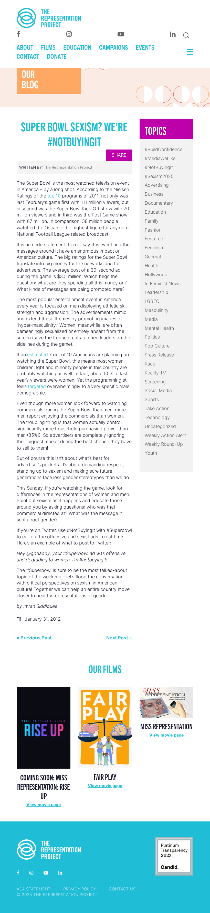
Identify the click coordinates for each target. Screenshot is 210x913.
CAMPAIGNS (113, 47)
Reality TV (155, 372)
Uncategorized (160, 426)
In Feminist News (163, 283)
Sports (152, 399)
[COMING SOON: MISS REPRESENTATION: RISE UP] (43, 727)
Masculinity (157, 310)
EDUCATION (77, 47)
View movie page (43, 804)
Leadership (156, 292)
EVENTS (145, 47)
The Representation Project (68, 167)
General (153, 256)
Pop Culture (157, 346)
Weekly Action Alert (165, 435)
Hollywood (156, 274)
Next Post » (119, 637)
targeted (37, 386)
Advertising (157, 185)
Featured (154, 238)
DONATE (57, 56)
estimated (37, 354)
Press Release (159, 355)
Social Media (158, 390)
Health (152, 265)
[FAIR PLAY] (105, 727)
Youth (151, 453)
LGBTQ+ (154, 301)
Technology (157, 417)
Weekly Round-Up (164, 444)
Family (152, 221)
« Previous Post (34, 637)
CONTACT (28, 56)
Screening (155, 381)
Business (154, 194)
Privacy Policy (79, 888)
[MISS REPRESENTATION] (166, 701)
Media (151, 319)
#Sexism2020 (159, 176)
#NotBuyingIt (159, 167)
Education (155, 212)
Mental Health (159, 328)
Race (150, 363)
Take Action (157, 408)
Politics (152, 337)
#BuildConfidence (163, 149)
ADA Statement (33, 888)
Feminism (154, 247)
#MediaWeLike (160, 158)
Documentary (159, 203)
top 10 (54, 196)
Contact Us (122, 888)
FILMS (48, 47)
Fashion (153, 230)
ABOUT (25, 47)
